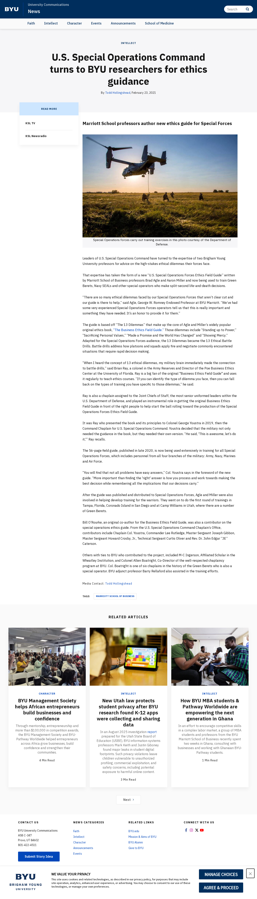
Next (127, 800)
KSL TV (30, 123)
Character (74, 23)
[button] (250, 873)
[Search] (247, 9)
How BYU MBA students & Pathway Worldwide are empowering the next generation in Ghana (210, 709)
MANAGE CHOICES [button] (221, 874)
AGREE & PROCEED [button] (221, 887)
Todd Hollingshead (118, 93)
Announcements (123, 23)
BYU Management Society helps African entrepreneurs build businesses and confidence (47, 709)
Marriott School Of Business (115, 596)
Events (96, 23)
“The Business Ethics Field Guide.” (138, 330)
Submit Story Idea (39, 856)
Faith (31, 23)
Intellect (51, 23)
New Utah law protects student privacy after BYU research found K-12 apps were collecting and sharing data (128, 712)
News (34, 11)
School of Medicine (159, 23)
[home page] (12, 9)
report (152, 732)
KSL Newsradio (36, 136)
